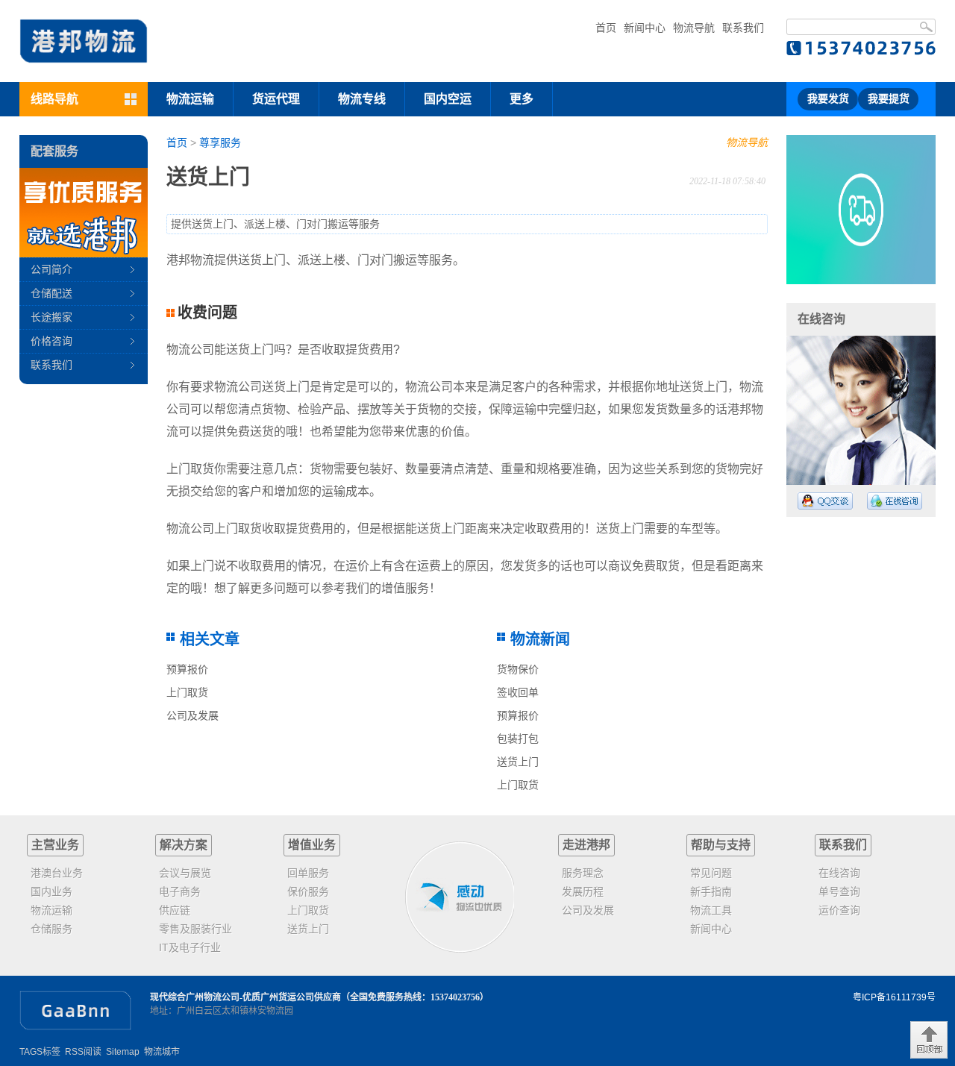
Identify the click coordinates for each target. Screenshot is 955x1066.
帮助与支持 (721, 844)
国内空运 (448, 99)
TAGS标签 (39, 1052)
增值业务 (312, 844)
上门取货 (187, 692)
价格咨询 (51, 341)
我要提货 (888, 98)
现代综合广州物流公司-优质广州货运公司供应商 (245, 997)
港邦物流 (190, 260)
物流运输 (190, 99)
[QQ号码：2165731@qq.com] (825, 501)
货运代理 (276, 99)
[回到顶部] (929, 1040)
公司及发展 (192, 715)
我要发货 (828, 98)
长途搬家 (51, 317)
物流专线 (362, 99)
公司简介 (51, 269)
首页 (605, 28)
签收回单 (518, 692)
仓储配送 (51, 293)
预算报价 (187, 669)
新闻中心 (645, 28)
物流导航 (694, 28)
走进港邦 (586, 844)
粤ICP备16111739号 (894, 997)
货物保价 (518, 669)
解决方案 (183, 844)
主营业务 (55, 844)
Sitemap (123, 1052)
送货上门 (518, 762)
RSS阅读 (83, 1052)
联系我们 (743, 28)
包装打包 (518, 738)
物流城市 (162, 1052)
